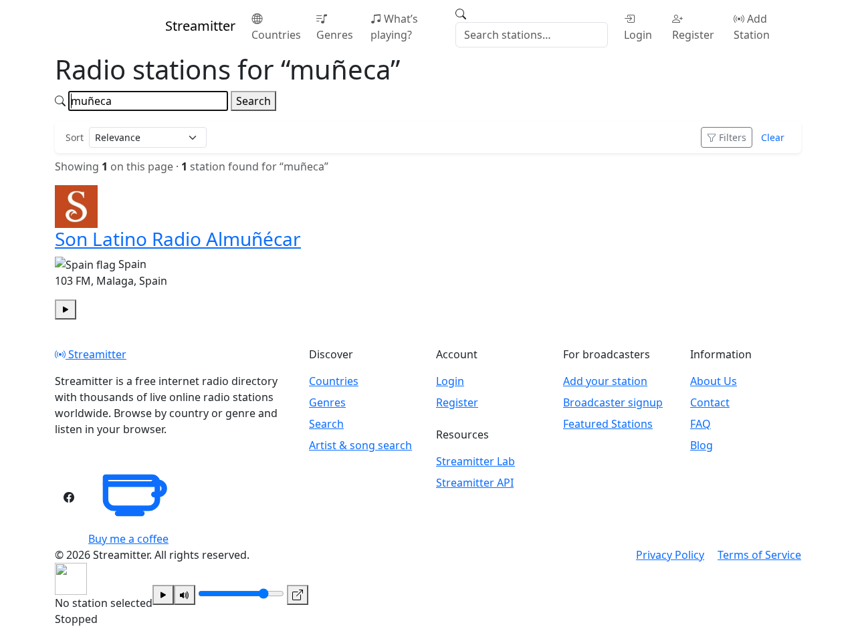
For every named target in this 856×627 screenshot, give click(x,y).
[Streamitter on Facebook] (69, 497)
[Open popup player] (297, 595)
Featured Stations (608, 423)
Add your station (605, 381)
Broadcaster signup (613, 402)
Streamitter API (475, 482)
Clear (772, 137)
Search (253, 101)
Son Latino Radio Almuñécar (178, 238)
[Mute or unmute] (184, 595)
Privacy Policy (670, 554)
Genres (334, 34)
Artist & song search (360, 445)
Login (638, 34)
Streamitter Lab (475, 461)
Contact (710, 402)
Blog (701, 445)
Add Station (752, 26)
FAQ (700, 423)
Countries (276, 34)
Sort (75, 137)
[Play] (163, 595)
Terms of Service (759, 554)
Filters (732, 137)
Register (693, 34)
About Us (713, 381)
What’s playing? (394, 26)
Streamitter (96, 354)
